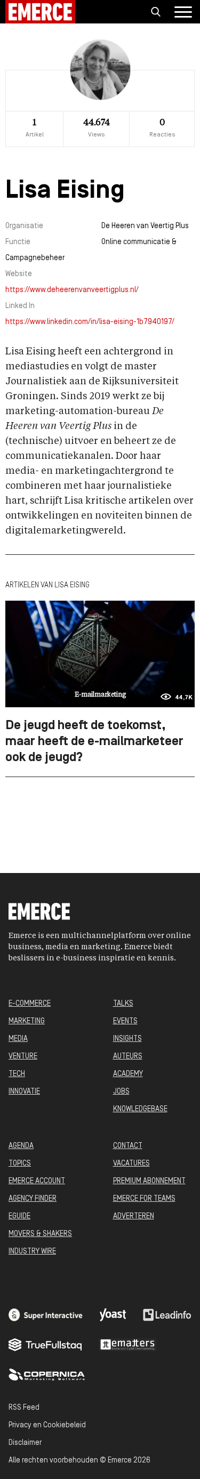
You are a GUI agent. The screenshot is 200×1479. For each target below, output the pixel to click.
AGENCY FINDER (33, 1199)
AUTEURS (127, 1057)
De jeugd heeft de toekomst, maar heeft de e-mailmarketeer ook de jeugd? (94, 742)
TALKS (123, 1004)
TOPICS (20, 1164)
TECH (17, 1074)
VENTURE (23, 1057)
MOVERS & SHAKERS (40, 1234)
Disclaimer (25, 1443)
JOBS (121, 1092)
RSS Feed (24, 1408)
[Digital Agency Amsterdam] (46, 1314)
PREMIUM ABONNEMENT (149, 1181)
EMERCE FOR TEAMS (144, 1199)
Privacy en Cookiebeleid (47, 1425)
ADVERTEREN (133, 1217)
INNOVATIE (24, 1092)
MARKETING (27, 1021)
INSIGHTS (127, 1039)
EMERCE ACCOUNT (37, 1181)
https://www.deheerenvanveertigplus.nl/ (72, 290)
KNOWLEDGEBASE (140, 1109)
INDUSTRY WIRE (32, 1252)
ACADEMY (128, 1074)
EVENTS (125, 1021)
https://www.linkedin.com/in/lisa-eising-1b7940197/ (89, 322)
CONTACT (127, 1146)
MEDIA (18, 1039)
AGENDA (21, 1146)
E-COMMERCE (30, 1004)
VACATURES (131, 1164)
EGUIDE (19, 1217)
